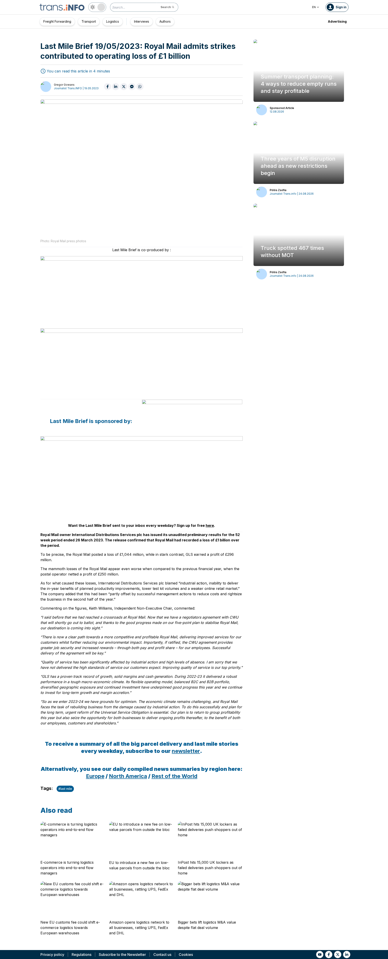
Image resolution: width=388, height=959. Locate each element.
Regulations (81, 954)
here (210, 525)
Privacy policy (52, 954)
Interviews (141, 21)
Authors (165, 21)
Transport (89, 21)
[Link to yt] (319, 954)
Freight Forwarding (57, 21)
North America (128, 776)
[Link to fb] (328, 954)
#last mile (65, 789)
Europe (95, 776)
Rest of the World (174, 776)
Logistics (112, 21)
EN (314, 7)
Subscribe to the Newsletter (122, 954)
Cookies (186, 954)
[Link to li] (346, 954)
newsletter (186, 751)
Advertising (337, 21)
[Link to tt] (337, 954)
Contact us (162, 954)
